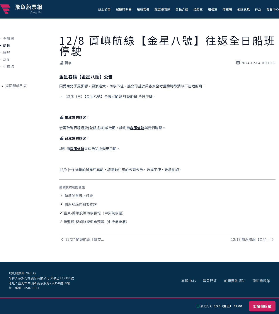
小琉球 (8, 66)
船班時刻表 (124, 9)
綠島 (6, 52)
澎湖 (6, 59)
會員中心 (272, 9)
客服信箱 (137, 127)
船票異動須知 (234, 280)
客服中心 (188, 280)
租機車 (212, 9)
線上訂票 (104, 9)
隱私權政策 (261, 280)
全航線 (8, 38)
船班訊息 (243, 9)
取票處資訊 (162, 9)
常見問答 (210, 280)
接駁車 (198, 9)
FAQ (258, 9)
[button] (104, 9)
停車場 (227, 9)
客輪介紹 (181, 9)
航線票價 (143, 9)
